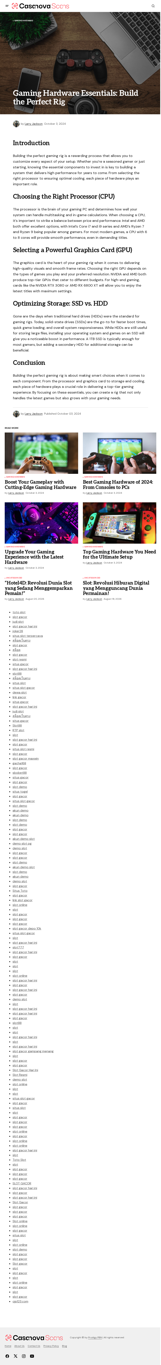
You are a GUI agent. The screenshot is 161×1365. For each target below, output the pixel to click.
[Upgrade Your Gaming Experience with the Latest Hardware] (41, 523)
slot (15, 735)
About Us (19, 1345)
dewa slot (20, 692)
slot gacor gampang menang (33, 1051)
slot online (20, 905)
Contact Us (34, 1345)
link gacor (19, 697)
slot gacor (20, 617)
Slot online (20, 1221)
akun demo (20, 810)
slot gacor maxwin (26, 758)
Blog (64, 1345)
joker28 (18, 631)
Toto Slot (19, 1160)
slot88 (17, 673)
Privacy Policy (51, 1345)
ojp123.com (20, 1301)
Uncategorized (14, 578)
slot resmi (20, 659)
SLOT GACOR (22, 1183)
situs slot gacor (24, 688)
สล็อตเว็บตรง (21, 640)
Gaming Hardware (23, 21)
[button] (7, 6)
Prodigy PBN (95, 1337)
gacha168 (19, 763)
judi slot (18, 622)
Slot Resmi (20, 1075)
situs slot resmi (23, 749)
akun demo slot (24, 839)
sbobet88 (20, 773)
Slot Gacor (20, 1202)
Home (8, 1345)
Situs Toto (20, 891)
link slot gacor (23, 900)
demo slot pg (22, 843)
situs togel (20, 791)
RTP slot (18, 730)
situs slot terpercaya (28, 636)
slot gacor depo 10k (27, 928)
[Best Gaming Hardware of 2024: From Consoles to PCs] (119, 453)
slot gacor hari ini (25, 626)
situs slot (19, 683)
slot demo (20, 787)
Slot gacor (20, 1264)
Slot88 (17, 725)
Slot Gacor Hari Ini (25, 1070)
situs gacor (21, 664)
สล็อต (16, 650)
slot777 (18, 947)
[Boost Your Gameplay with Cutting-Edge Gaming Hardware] (41, 453)
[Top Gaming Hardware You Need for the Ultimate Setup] (119, 523)
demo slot (20, 848)
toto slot (19, 612)
